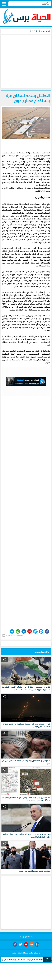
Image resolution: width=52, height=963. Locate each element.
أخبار (31, 31)
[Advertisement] (26, 61)
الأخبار (37, 31)
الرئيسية (46, 31)
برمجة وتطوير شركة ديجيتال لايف (26, 953)
